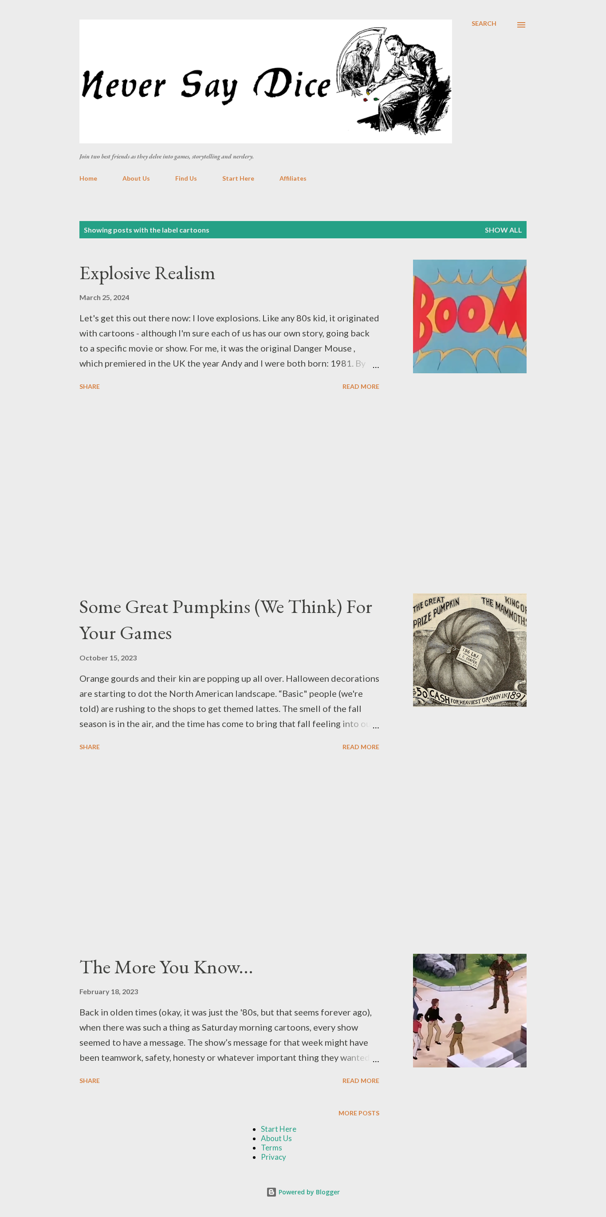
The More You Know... (166, 966)
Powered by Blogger (308, 1192)
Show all (503, 229)
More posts (358, 1113)
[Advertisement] (229, 493)
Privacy (273, 1157)
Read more (360, 386)
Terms (271, 1147)
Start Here (238, 178)
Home (88, 178)
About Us (136, 178)
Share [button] (89, 386)
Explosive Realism (147, 272)
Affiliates (293, 178)
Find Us (186, 178)
